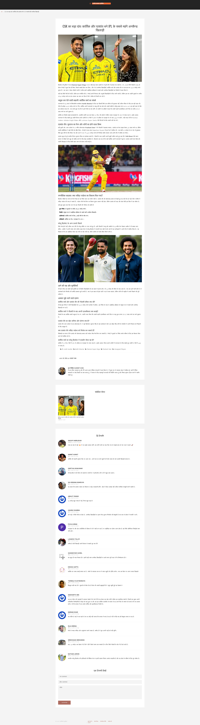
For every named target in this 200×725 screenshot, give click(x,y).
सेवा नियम (96, 721)
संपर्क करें (110, 721)
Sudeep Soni (73, 358)
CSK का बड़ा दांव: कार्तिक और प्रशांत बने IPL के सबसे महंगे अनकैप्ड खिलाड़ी (71, 417)
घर (1, 11)
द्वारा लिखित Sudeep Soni (76, 368)
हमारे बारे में (90, 721)
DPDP (89, 722)
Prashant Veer (106, 349)
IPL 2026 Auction (67, 349)
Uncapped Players (120, 349)
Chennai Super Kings (93, 349)
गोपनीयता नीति (103, 721)
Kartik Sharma (79, 349)
